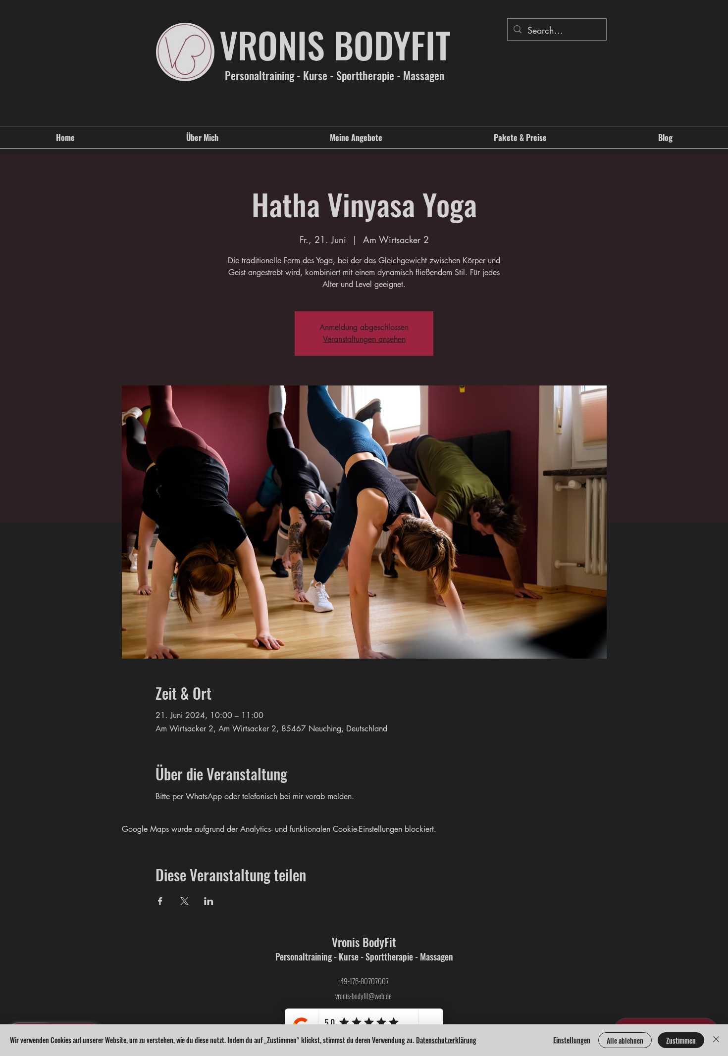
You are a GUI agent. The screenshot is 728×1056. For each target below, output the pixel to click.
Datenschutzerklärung (446, 1040)
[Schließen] (716, 1040)
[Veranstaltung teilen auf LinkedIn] (208, 901)
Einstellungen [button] (571, 1040)
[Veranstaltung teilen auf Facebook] (160, 901)
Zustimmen (681, 1040)
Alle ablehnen (625, 1040)
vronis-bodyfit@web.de (363, 995)
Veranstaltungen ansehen (364, 339)
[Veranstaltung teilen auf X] (184, 901)
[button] (356, 137)
